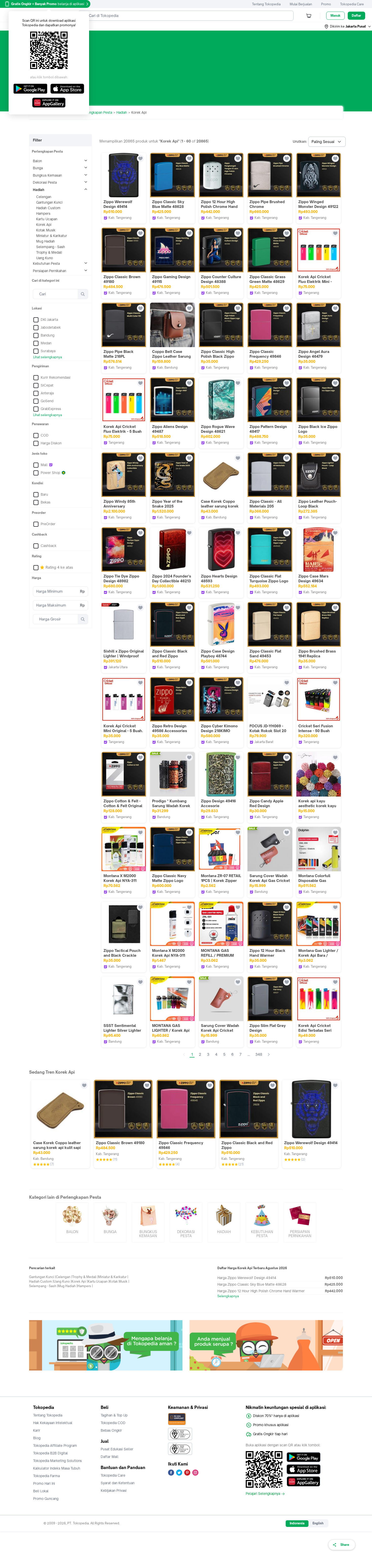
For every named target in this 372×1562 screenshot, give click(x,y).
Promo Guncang (45, 1499)
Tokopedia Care (352, 4)
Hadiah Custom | (41, 1281)
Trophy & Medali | (85, 1277)
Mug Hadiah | (67, 1286)
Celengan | (64, 1277)
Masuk (335, 15)
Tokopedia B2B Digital (50, 1453)
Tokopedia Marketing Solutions (57, 1461)
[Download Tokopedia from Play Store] (303, 1457)
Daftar (356, 15)
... (248, 1054)
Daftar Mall (109, 1457)
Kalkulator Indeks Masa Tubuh (56, 1468)
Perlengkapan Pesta (96, 112)
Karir (36, 1430)
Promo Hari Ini (44, 1483)
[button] (348, 26)
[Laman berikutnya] (269, 1054)
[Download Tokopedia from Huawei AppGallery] (303, 1481)
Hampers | (85, 1286)
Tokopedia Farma (46, 1476)
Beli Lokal (41, 1491)
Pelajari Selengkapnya (263, 1494)
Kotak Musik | (119, 1281)
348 (258, 1054)
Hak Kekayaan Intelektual (52, 1423)
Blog (36, 1438)
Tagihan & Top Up (114, 1415)
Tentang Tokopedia (266, 4)
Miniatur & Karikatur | (113, 1277)
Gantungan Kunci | (42, 1277)
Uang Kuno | (63, 1281)
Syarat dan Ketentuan (117, 1483)
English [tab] (318, 1523)
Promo (326, 4)
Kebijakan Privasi (114, 1490)
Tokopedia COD (113, 1423)
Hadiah (121, 112)
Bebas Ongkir (111, 1430)
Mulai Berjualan (301, 4)
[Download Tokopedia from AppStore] (303, 1469)
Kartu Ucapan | (98, 1281)
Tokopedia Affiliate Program (55, 1446)
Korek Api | (80, 1281)
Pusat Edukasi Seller (117, 1449)
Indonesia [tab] (297, 1523)
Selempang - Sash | (43, 1286)
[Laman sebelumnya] (184, 1054)
